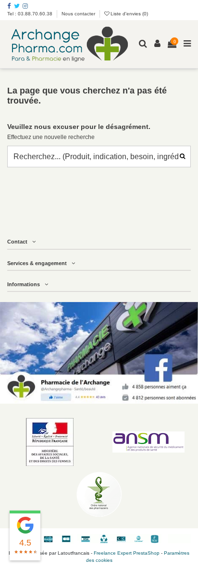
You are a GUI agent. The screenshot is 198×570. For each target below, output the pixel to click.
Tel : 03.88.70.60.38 (30, 13)
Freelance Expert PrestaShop (127, 553)
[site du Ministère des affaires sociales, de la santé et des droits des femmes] (49, 442)
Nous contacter (78, 13)
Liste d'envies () (128, 13)
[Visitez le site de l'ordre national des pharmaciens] (99, 494)
